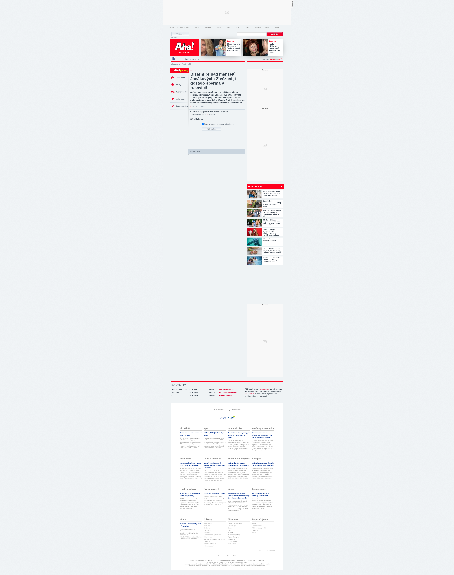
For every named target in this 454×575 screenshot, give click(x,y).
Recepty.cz (197, 27)
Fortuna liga (185, 526)
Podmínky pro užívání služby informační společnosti (225, 564)
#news (223, 493)
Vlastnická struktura (208, 565)
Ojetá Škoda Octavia (210, 543)
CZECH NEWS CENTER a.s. (212, 560)
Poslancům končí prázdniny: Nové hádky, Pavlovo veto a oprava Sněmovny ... (190, 447)
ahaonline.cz (264, 389)
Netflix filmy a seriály (187, 496)
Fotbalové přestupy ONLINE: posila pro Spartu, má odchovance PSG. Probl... (214, 439)
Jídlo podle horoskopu (266, 465)
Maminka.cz (208, 27)
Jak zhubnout (232, 433)
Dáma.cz (219, 27)
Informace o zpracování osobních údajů (252, 564)
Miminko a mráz (266, 435)
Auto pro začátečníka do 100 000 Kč (214, 539)
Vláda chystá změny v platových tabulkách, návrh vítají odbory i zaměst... (237, 469)
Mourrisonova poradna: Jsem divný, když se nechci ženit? (262, 507)
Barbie (230, 528)
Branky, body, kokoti (194, 524)
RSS (234, 556)
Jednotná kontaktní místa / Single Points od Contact (230, 565)
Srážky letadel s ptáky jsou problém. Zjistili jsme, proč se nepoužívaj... (214, 479)
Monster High (232, 525)
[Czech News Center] (231, 417)
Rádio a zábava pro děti (259, 528)
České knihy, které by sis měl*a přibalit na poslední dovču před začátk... (215, 503)
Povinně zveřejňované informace (255, 565)
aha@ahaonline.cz (226, 389)
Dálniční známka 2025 (192, 465)
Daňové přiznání (233, 463)
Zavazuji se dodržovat (219, 124)
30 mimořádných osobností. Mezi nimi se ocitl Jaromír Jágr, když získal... (214, 443)
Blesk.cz (173, 27)
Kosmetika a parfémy (234, 534)
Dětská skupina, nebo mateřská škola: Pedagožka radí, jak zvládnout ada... (263, 449)
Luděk (280, 59)
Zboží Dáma (207, 530)
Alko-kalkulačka (185, 463)
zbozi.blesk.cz (208, 532)
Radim (272, 59)
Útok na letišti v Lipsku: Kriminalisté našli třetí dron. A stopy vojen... (190, 439)
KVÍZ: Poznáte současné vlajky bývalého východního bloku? (189, 499)
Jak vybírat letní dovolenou (261, 437)
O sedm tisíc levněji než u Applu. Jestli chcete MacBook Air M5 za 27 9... (215, 475)
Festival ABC (264, 496)
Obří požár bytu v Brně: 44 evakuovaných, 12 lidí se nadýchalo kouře (238, 441)
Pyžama (230, 532)
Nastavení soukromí (195, 565)
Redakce (228, 556)
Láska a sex (180, 99)
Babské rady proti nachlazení (238, 496)
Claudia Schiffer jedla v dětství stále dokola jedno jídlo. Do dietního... (262, 473)
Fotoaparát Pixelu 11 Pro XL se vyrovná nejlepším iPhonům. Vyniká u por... (214, 471)
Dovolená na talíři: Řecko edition (213, 496)
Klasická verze (219, 410)
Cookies (267, 564)
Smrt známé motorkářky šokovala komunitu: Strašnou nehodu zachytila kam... (238, 449)
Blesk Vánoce (185, 433)
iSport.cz (238, 27)
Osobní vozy (207, 528)
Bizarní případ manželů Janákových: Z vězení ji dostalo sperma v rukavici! (213, 81)
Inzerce (220, 556)
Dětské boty (231, 539)
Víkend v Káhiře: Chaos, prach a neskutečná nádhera (189, 507)
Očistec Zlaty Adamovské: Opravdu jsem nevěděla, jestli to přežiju (238, 445)
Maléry (178, 85)
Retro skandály (181, 106)
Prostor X (183, 524)
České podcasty (257, 525)
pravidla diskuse (227, 124)
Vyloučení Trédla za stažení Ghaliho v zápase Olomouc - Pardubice (191, 537)
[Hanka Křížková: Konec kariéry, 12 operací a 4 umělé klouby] (256, 47)
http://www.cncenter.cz (228, 392)
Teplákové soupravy (234, 537)
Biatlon (217, 433)
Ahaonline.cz (175, 64)
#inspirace (207, 493)
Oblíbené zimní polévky (260, 463)
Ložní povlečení (232, 541)
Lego (229, 530)
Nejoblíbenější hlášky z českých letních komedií (189, 533)
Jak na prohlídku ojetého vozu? (213, 534)
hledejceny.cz (208, 523)
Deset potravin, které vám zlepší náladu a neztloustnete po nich (237, 501)
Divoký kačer (195, 493)
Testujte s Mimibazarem (235, 523)
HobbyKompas (208, 537)
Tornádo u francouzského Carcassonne (187, 530)
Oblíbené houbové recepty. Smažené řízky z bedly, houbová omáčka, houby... (262, 441)
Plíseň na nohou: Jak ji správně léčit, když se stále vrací (238, 509)
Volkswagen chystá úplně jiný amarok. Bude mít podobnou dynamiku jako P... (191, 477)
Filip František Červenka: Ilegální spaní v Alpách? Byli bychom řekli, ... (190, 503)
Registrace (174, 37)
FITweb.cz (258, 27)
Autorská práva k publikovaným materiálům (196, 564)
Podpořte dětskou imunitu (237, 493)
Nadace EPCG (244, 465)
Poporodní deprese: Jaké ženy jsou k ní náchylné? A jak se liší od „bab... (238, 505)
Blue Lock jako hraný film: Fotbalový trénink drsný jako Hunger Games (262, 503)
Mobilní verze (236, 410)
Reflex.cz (268, 27)
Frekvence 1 (255, 530)
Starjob (254, 523)
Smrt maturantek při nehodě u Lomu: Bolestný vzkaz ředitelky (190, 443)
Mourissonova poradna (260, 493)
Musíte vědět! (181, 92)
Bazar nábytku (232, 543)
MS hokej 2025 (209, 433)
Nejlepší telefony (209, 465)
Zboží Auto (207, 541)
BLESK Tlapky (185, 493)
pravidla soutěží (225, 395)
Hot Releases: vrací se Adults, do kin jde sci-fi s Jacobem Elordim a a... (214, 499)
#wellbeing (216, 493)
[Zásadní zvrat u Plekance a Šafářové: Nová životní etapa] (214, 47)
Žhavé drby (180, 78)
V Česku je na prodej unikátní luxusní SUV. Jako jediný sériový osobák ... (190, 469)
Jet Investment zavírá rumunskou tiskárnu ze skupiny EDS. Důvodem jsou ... (238, 477)
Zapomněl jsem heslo (198, 114)
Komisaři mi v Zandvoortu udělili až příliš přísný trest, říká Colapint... (190, 473)
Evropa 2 (254, 532)
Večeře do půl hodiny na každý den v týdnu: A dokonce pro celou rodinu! (262, 477)
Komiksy (255, 496)
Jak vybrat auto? (209, 546)
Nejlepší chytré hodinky (212, 463)
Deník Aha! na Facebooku (173, 58)
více (276, 27)
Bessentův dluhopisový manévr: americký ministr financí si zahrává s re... (238, 473)
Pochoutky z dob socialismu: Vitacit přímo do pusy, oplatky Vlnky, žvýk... (262, 445)
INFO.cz (187, 435)
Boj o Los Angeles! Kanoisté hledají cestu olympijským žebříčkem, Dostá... (214, 447)
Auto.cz (248, 27)
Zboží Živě (207, 525)
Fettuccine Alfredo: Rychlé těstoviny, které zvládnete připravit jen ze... (262, 469)
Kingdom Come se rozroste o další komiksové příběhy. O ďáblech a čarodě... (262, 499)
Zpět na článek (198, 107)
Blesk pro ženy (184, 27)
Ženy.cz (229, 27)
